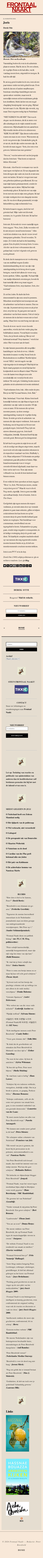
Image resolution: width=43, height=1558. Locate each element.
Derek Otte (21, 590)
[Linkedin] (20, 565)
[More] (30, 565)
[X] (8, 565)
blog (27, 560)
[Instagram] (17, 565)
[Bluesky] (4, 565)
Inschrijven (17, 735)
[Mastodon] (11, 565)
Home (21, 1550)
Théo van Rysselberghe (18, 59)
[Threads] (23, 565)
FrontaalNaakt (21, 7)
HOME (21, 627)
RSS (21, 1520)
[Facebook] (14, 565)
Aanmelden (21, 615)
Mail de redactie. (26, 597)
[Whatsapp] (27, 565)
